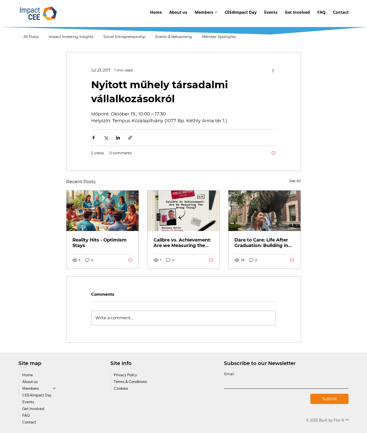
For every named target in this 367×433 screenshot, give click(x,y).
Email (229, 374)
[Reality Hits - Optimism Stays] (102, 210)
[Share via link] (130, 137)
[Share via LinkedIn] (118, 137)
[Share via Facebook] (93, 137)
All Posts (31, 36)
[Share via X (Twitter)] (105, 137)
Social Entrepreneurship (124, 36)
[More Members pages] (216, 12)
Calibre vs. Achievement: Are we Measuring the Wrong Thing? (182, 242)
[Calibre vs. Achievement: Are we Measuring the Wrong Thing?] (184, 210)
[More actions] (273, 70)
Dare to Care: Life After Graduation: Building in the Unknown (261, 242)
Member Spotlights (219, 36)
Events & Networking (173, 36)
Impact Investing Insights (71, 36)
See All (295, 181)
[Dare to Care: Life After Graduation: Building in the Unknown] (264, 210)
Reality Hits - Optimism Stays (99, 242)
